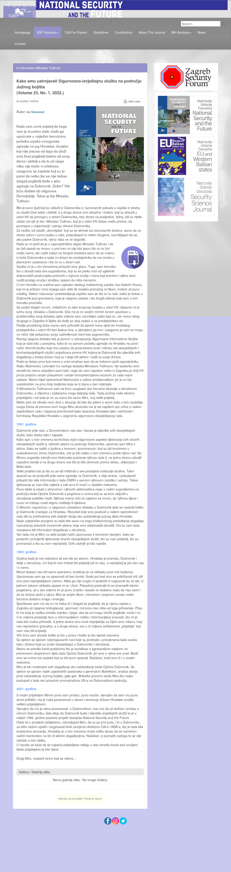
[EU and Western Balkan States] (186, 155)
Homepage (22, 32)
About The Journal (152, 32)
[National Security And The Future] (115, 8)
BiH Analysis (180, 32)
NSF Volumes (46, 32)
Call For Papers (76, 32)
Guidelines (101, 32)
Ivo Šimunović (36, 112)
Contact (20, 43)
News (202, 32)
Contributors (123, 32)
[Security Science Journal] (186, 195)
